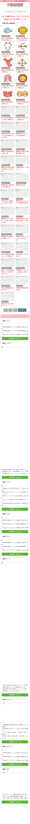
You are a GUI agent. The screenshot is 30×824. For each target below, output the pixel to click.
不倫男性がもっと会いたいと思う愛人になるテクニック (22, 271)
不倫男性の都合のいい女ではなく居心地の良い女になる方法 (7, 135)
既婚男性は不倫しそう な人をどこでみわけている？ (22, 238)
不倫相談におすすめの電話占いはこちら (15, 19)
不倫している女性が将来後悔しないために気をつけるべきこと (7, 271)
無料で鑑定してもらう (14, 338)
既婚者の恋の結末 (20, 185)
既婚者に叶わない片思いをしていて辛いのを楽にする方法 (7, 220)
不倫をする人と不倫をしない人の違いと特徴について (7, 202)
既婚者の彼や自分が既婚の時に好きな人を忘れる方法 (7, 169)
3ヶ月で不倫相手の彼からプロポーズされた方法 (15, 16)
